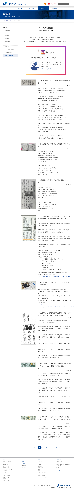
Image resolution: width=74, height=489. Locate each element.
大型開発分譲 (5, 464)
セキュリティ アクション (60, 463)
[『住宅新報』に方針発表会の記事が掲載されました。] (28, 194)
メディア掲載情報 (9, 55)
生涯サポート (8, 46)
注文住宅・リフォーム (7, 469)
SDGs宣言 (7, 58)
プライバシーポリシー (60, 461)
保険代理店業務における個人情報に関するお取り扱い (63, 465)
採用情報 (55, 8)
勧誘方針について (59, 467)
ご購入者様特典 (8, 52)
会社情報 (43, 8)
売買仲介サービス (6, 474)
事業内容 (5, 460)
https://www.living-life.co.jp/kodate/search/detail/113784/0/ (54, 276)
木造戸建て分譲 (6, 467)
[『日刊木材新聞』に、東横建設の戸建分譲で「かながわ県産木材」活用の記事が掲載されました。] (28, 228)
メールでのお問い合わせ (63, 3)
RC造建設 (5, 470)
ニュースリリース (32, 8)
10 (56, 447)
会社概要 (7, 35)
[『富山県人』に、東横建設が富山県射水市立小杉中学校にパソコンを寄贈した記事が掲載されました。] (28, 328)
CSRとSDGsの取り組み (42, 477)
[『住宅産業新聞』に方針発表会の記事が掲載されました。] (28, 147)
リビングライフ (7, 20)
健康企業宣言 (8, 41)
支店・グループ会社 (9, 49)
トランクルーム (6, 480)
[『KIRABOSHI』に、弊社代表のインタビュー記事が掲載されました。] (28, 285)
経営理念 (7, 38)
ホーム (9, 8)
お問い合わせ (58, 469)
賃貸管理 (5, 478)
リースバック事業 (6, 475)
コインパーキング (6, 472)
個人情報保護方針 (59, 460)
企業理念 (40, 466)
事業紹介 (20, 8)
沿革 (6, 44)
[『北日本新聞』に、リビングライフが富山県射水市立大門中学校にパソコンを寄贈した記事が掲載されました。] (28, 418)
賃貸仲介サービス (6, 477)
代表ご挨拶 (7, 30)
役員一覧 (7, 33)
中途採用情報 (23, 467)
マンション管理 (6, 466)
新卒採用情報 (23, 465)
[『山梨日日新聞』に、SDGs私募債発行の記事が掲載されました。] (28, 82)
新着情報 (22, 461)
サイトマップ (58, 470)
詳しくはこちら (45, 69)
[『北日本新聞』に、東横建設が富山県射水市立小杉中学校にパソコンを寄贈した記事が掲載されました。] (28, 365)
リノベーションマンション (8, 463)
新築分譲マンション (7, 461)
